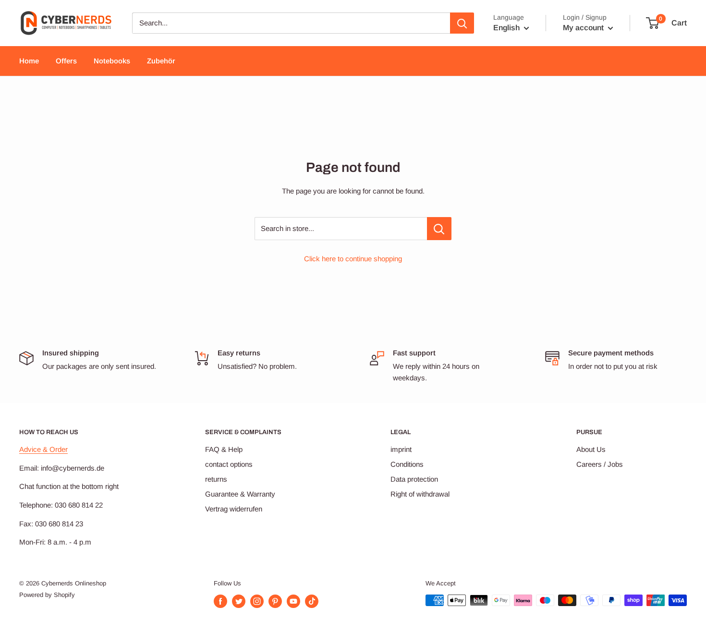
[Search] (462, 23)
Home (29, 61)
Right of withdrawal (420, 494)
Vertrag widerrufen (233, 509)
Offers (66, 61)
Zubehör (161, 61)
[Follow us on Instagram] (257, 601)
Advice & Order (43, 449)
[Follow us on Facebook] (220, 601)
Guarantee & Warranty (240, 494)
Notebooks (112, 61)
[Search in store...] (439, 228)
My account (584, 28)
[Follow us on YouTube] (293, 601)
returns (216, 479)
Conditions (407, 464)
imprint (401, 449)
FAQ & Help (224, 449)
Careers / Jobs (599, 464)
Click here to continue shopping (353, 259)
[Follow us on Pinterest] (275, 601)
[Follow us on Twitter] (238, 601)
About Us (591, 449)
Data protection (414, 479)
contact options (229, 464)
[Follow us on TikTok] (311, 601)
